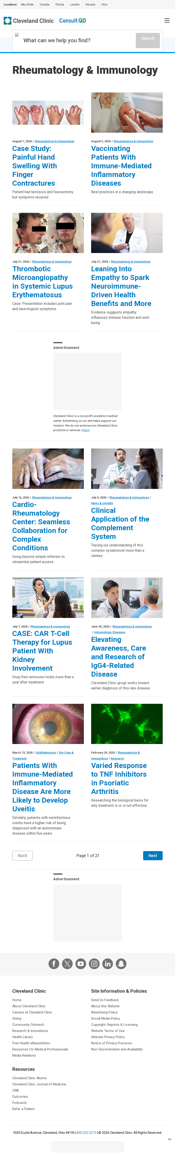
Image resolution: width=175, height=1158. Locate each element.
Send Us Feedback (105, 1000)
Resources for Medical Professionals (40, 1049)
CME (15, 1090)
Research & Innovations (30, 1031)
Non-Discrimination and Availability (117, 1049)
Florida (60, 4)
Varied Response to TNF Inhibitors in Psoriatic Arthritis (119, 778)
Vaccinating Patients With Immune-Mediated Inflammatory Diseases (121, 165)
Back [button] (22, 855)
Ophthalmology (46, 752)
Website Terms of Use (108, 1031)
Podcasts (19, 1103)
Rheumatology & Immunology (54, 141)
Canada (44, 4)
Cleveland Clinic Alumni (29, 1078)
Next (153, 855)
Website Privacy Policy (108, 1037)
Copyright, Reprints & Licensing (114, 1025)
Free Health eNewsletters (31, 1043)
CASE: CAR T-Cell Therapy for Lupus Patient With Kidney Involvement (42, 651)
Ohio (104, 4)
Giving (16, 1018)
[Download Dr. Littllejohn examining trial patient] (48, 598)
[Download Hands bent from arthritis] (48, 468)
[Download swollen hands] (48, 112)
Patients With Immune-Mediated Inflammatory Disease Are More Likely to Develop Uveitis (42, 787)
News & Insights (102, 503)
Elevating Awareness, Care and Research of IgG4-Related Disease (118, 656)
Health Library (22, 1037)
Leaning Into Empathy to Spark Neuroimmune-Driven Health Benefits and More (121, 286)
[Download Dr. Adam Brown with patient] (127, 468)
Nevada (90, 4)
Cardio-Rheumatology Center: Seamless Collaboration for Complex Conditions (41, 526)
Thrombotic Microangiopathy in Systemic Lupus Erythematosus (42, 281)
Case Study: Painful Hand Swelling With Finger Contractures (34, 165)
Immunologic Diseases (109, 632)
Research (117, 758)
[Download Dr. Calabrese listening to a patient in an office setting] (127, 233)
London (75, 4)
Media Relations (24, 1055)
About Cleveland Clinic (29, 1006)
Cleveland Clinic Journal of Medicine (39, 1084)
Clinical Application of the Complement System (120, 523)
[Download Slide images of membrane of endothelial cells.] (127, 724)
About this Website (105, 1006)
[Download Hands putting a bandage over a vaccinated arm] (127, 112)
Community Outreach (28, 1025)
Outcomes (20, 1097)
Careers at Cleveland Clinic (32, 1012)
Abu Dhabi (27, 4)
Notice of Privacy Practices (111, 1043)
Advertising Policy (104, 1012)
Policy (86, 430)
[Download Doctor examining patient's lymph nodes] (127, 598)
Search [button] (147, 38)
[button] (167, 20)
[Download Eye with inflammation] (48, 724)
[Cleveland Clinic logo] (29, 21)
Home (16, 1000)
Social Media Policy (105, 1018)
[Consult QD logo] (72, 21)
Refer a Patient (23, 1109)
